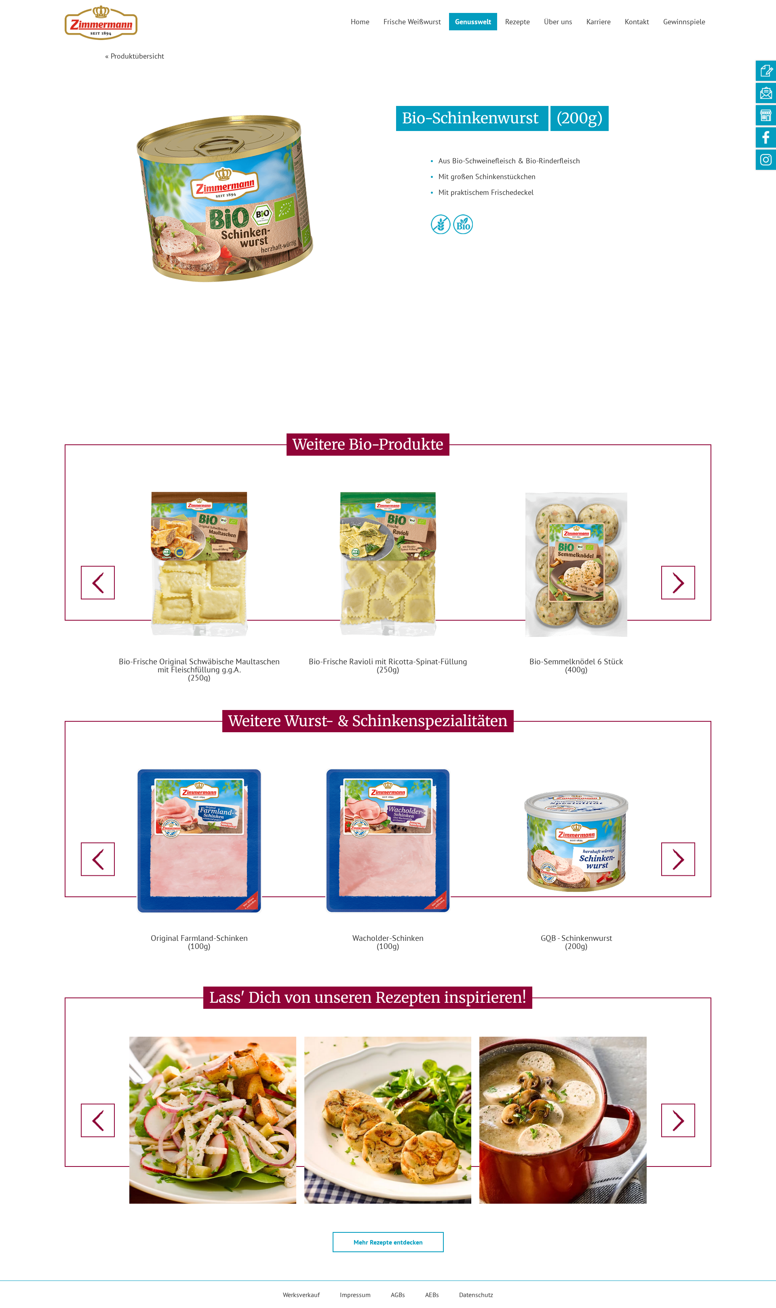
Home (360, 21)
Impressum (355, 1295)
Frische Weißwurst (412, 21)
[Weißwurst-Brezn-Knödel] (387, 1119)
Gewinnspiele (684, 21)
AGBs (398, 1295)
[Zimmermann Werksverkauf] (766, 115)
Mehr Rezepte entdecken (388, 1242)
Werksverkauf (301, 1295)
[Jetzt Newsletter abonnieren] (766, 93)
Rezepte (517, 21)
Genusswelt (473, 21)
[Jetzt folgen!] (766, 160)
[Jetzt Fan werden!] (766, 137)
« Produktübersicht (134, 56)
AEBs (432, 1295)
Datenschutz (476, 1295)
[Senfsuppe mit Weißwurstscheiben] (562, 1119)
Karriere (598, 21)
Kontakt (637, 21)
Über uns (558, 21)
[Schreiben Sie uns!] (766, 71)
